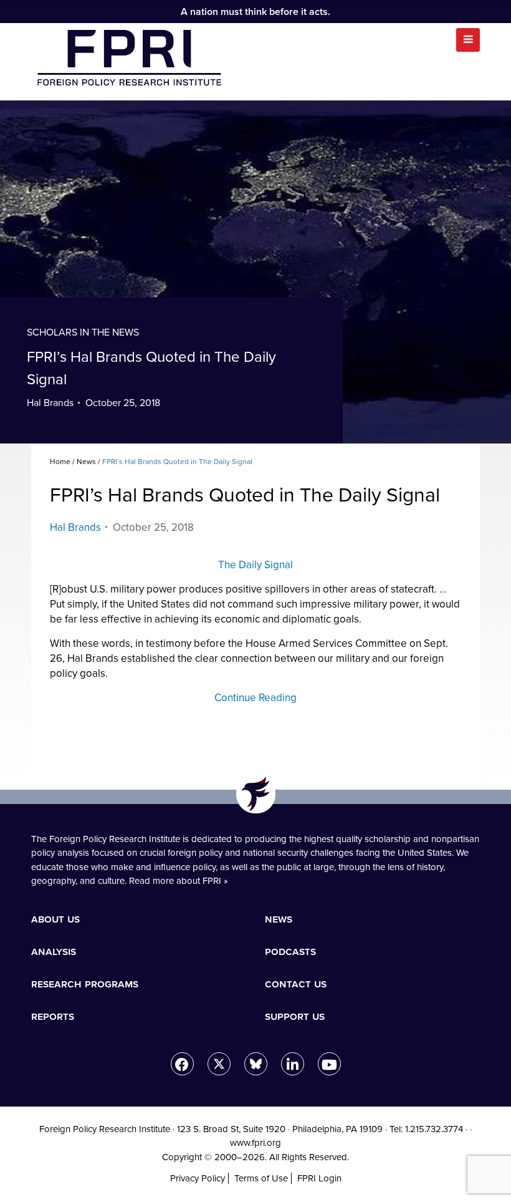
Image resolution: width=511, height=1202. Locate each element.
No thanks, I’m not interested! (255, 861)
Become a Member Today (136, 648)
